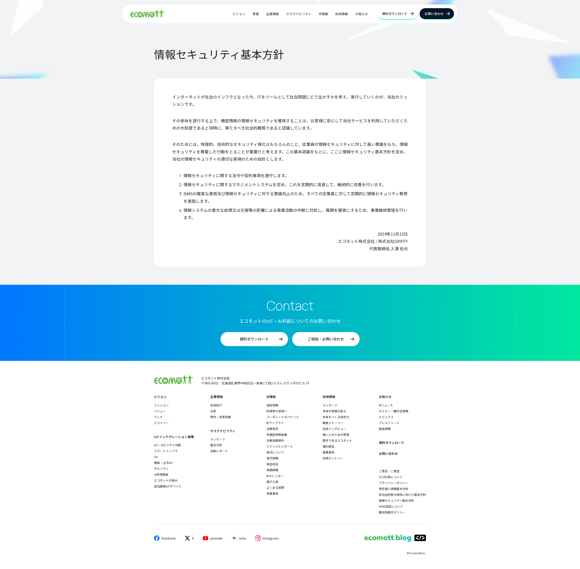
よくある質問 (275, 487)
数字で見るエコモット (337, 440)
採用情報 (341, 14)
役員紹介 (216, 405)
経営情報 (272, 405)
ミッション (161, 405)
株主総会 (272, 464)
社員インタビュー (334, 429)
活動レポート (219, 451)
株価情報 (272, 470)
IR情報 (323, 14)
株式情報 (272, 458)
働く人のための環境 (336, 434)
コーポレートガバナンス (282, 417)
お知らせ (361, 14)
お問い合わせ (388, 454)
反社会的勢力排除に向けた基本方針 (402, 494)
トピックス (386, 417)
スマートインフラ (166, 451)
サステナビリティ (298, 14)
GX (156, 457)
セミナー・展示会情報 (393, 411)
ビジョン (239, 14)
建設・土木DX (163, 463)
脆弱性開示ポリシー (392, 512)
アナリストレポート (279, 446)
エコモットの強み (166, 480)
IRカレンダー (275, 476)
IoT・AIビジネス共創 (167, 445)
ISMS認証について (391, 506)
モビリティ (161, 468)
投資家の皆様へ (276, 411)
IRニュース (386, 405)
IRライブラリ (275, 423)
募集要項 (328, 452)
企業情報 (272, 14)
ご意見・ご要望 (389, 471)
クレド (158, 417)
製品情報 (385, 429)
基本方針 (216, 445)
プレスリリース (389, 423)
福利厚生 (328, 446)
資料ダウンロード (391, 443)
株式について (275, 452)
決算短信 (272, 429)
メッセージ (217, 439)
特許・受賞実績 (220, 417)
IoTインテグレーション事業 (174, 437)
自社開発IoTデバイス (167, 486)
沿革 (213, 411)
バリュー (160, 411)
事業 (256, 14)
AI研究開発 (161, 474)
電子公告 (272, 482)
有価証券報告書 (276, 434)
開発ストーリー (333, 423)
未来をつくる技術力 (336, 417)
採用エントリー (333, 458)
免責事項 (272, 493)
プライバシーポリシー (393, 483)
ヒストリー (161, 423)
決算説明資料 (275, 440)
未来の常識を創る (334, 411)
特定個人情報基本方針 (393, 489)
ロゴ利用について (390, 477)
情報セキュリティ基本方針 (396, 500)
